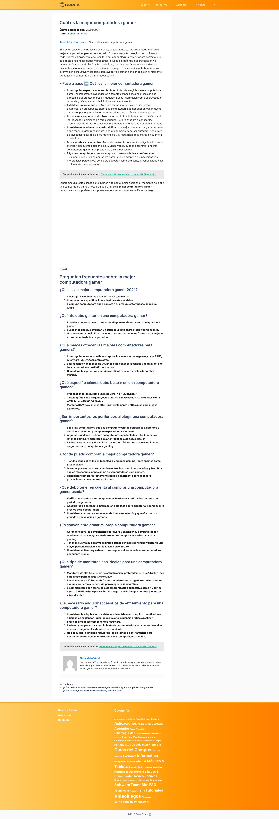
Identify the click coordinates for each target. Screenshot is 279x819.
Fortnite (119, 744)
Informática (147, 755)
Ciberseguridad (124, 733)
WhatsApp (146, 797)
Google (136, 744)
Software (122, 785)
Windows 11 (142, 801)
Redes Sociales (145, 776)
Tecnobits (66, 42)
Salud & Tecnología (130, 780)
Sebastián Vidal (77, 33)
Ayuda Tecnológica (138, 729)
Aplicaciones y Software (150, 723)
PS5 (143, 771)
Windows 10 (123, 802)
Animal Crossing (151, 719)
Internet (141, 761)
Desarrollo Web (129, 737)
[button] (215, 4)
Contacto (63, 720)
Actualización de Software (124, 719)
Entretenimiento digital (151, 741)
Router (118, 780)
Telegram (134, 791)
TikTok (141, 791)
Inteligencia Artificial (124, 761)
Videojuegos (127, 796)
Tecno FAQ (161, 4)
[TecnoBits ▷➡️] (70, 5)
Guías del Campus (132, 749)
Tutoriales (154, 790)
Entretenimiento (134, 741)
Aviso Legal (65, 715)
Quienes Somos (67, 710)
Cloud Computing (143, 733)
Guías (143, 4)
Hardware (80, 42)
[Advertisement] (112, 216)
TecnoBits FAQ (143, 785)
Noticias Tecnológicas (154, 767)
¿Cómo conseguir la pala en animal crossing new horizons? (93, 690)
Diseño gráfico (145, 737)
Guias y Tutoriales (151, 745)
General (128, 745)
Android (139, 719)
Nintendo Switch (136, 767)
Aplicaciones (125, 723)
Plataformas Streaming (127, 771)
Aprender (181, 4)
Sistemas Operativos (150, 780)
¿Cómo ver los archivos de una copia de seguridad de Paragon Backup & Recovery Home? (108, 687)
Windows (200, 4)
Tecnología (121, 790)
